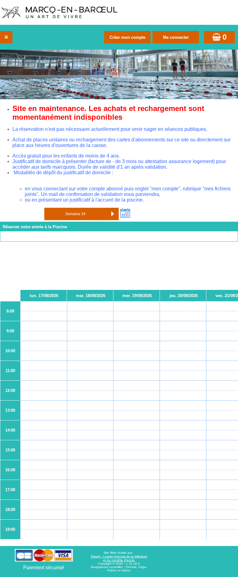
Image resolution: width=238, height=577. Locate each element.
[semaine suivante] (112, 214)
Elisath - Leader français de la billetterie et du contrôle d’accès (119, 558)
